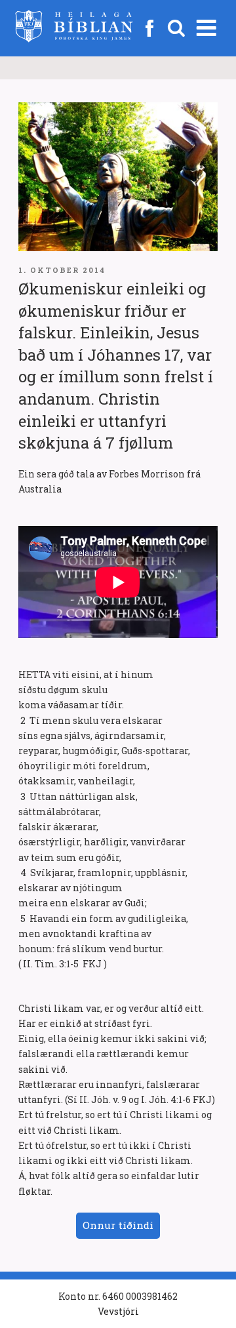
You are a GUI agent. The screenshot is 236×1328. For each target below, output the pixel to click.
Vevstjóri (118, 1311)
